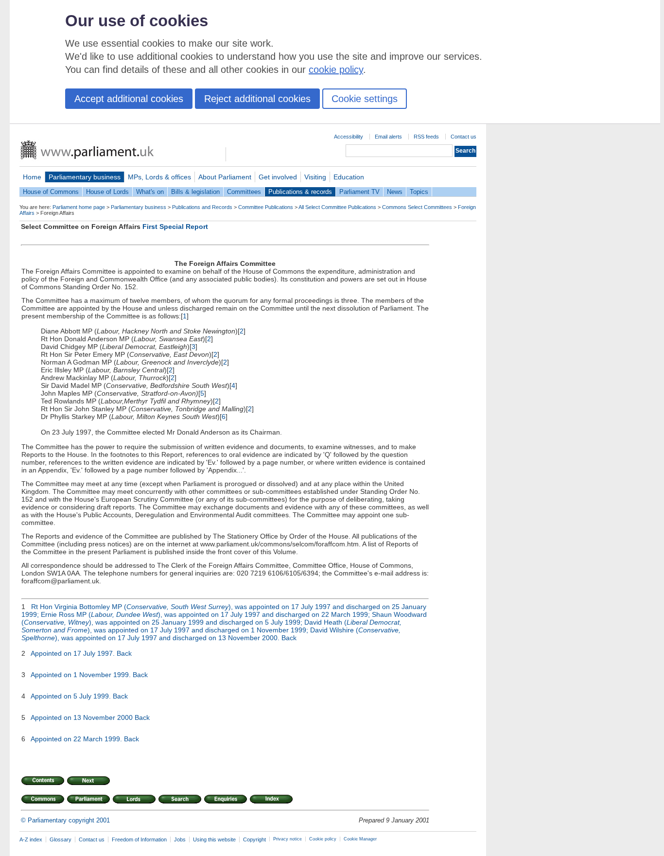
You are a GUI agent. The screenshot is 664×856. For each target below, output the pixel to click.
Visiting (315, 177)
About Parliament (224, 177)
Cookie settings (365, 98)
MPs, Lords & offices (159, 177)
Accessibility (348, 137)
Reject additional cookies (257, 98)
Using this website (214, 839)
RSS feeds (426, 137)
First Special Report (175, 226)
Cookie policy (322, 839)
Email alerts (388, 137)
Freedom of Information (139, 839)
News (394, 191)
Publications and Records (202, 207)
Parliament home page (78, 207)
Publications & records (300, 191)
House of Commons (51, 191)
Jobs (180, 839)
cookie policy (336, 69)
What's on (150, 191)
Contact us (463, 137)
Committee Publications (265, 207)
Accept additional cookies (128, 98)
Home (32, 177)
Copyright (254, 839)
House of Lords (107, 191)
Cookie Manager (360, 839)
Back (289, 638)
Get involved (278, 177)
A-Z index (30, 839)
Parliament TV (359, 191)
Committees (244, 191)
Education (348, 177)
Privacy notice (287, 839)
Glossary (60, 839)
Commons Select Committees (417, 207)
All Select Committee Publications (337, 207)
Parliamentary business (85, 177)
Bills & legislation (195, 191)
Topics (419, 191)
